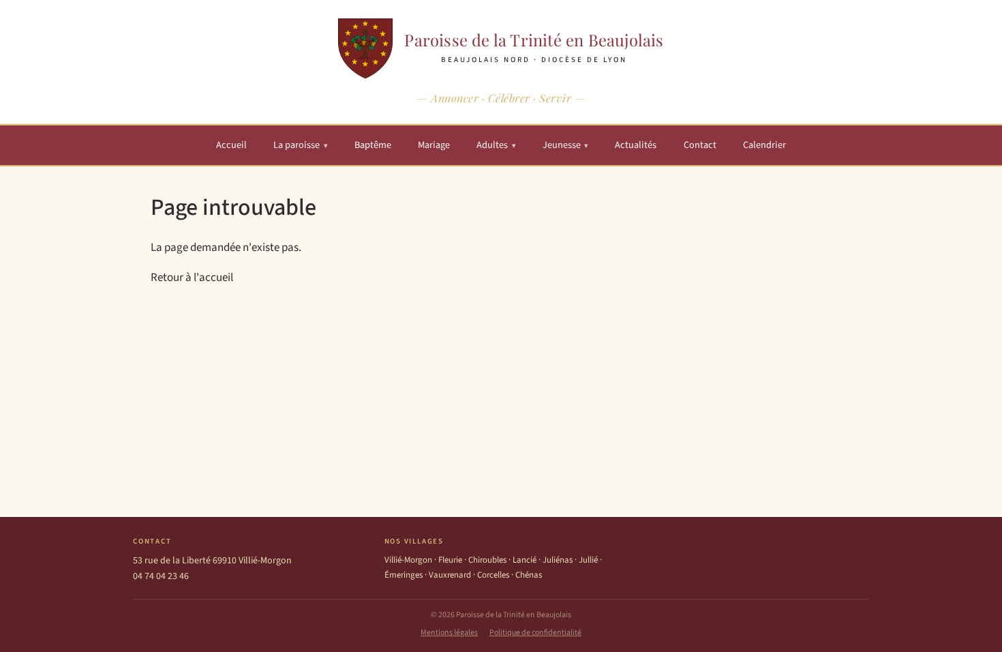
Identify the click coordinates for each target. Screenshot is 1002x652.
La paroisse (300, 145)
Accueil (231, 145)
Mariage (434, 145)
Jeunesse (566, 145)
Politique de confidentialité (535, 632)
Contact (700, 145)
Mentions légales (449, 632)
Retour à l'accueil (192, 277)
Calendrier (764, 145)
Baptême (372, 145)
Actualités (635, 145)
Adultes (496, 145)
